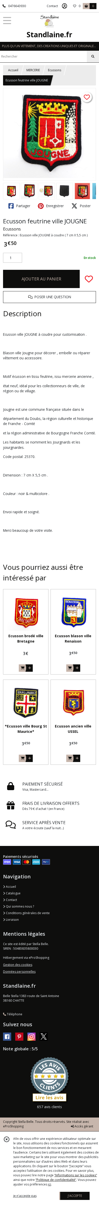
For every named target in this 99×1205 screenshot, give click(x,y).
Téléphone (14, 1014)
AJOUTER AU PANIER (41, 279)
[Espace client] (64, 6)
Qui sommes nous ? (19, 906)
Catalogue (13, 893)
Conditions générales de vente (27, 913)
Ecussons (54, 70)
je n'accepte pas (25, 1196)
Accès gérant (83, 1126)
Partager (22, 205)
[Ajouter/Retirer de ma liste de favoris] (89, 279)
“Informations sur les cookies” (75, 1175)
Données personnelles (19, 971)
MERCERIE (33, 70)
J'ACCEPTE (75, 1196)
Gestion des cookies (17, 965)
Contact (52, 6)
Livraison (12, 919)
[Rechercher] (93, 56)
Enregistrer (54, 205)
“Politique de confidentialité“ (56, 1180)
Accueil (13, 70)
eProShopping (13, 1126)
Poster (85, 205)
